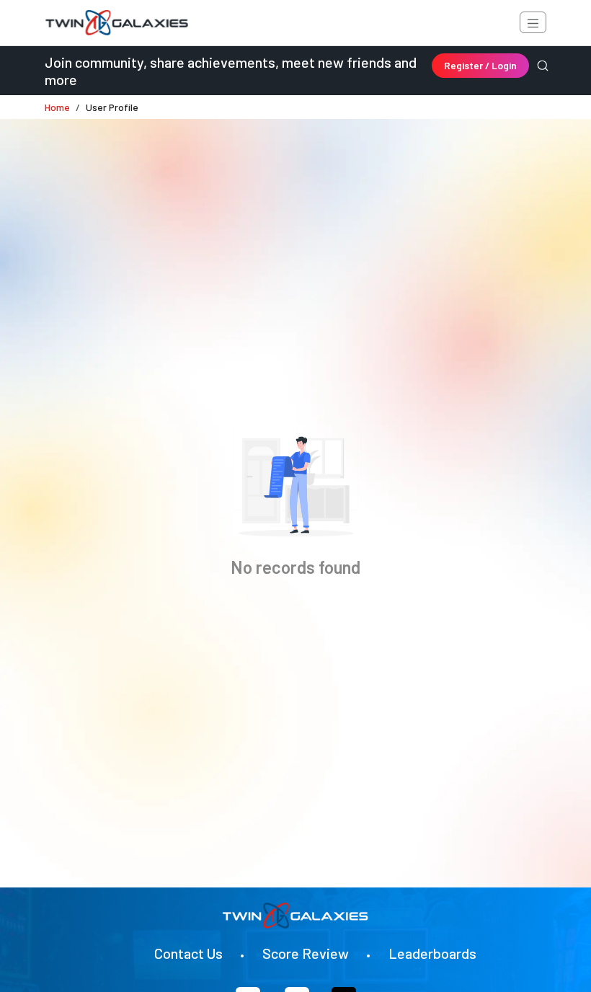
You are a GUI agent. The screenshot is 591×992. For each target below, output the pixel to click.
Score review (305, 953)
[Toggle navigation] (533, 22)
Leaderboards (432, 953)
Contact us (188, 953)
